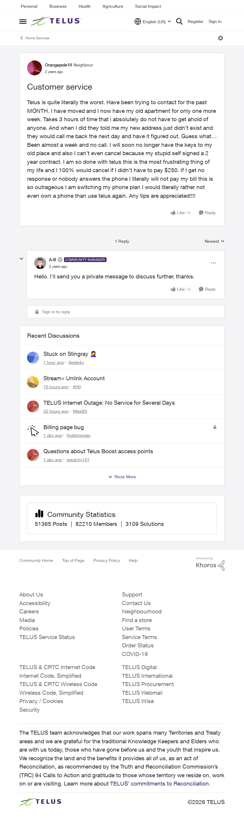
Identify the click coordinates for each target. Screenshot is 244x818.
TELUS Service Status (47, 637)
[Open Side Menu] (22, 21)
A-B (52, 259)
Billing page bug (63, 427)
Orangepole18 (58, 64)
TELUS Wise (138, 701)
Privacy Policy (106, 560)
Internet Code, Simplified (50, 675)
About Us (31, 594)
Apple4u (76, 362)
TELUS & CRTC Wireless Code (58, 684)
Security (29, 709)
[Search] (179, 21)
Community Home (36, 560)
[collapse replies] (21, 258)
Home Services (37, 38)
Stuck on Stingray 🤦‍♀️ (70, 353)
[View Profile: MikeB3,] (33, 406)
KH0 (77, 386)
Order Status (138, 645)
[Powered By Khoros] (210, 564)
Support (132, 594)
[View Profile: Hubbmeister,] (33, 431)
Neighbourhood (142, 611)
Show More (125, 476)
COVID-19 (135, 654)
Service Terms (139, 637)
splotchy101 (78, 459)
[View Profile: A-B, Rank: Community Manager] (40, 263)
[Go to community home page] (56, 21)
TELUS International (147, 675)
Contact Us (136, 603)
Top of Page (73, 560)
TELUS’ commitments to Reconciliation (159, 783)
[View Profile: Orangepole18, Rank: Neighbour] (34, 67)
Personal (29, 6)
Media (27, 620)
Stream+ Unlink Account (74, 378)
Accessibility (35, 603)
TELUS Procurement (148, 684)
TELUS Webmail (142, 692)
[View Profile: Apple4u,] (33, 358)
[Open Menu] (220, 38)
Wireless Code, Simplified (51, 692)
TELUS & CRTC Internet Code (57, 667)
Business (58, 6)
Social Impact (148, 6)
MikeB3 (80, 411)
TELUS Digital (139, 667)
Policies (29, 628)
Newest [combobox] (215, 241)
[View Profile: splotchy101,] (33, 455)
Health (85, 6)
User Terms (136, 628)
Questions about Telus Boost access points (98, 451)
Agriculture (113, 6)
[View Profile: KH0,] (33, 382)
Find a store (137, 620)
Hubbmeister (79, 435)
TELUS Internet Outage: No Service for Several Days (109, 402)
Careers (29, 611)
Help (133, 560)
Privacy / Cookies (41, 701)
